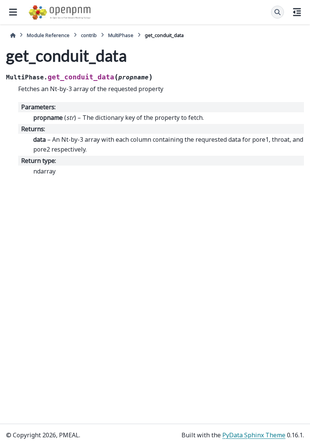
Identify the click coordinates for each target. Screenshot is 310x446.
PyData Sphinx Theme (253, 435)
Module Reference (48, 35)
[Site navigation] (13, 12)
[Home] (13, 35)
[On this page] (297, 12)
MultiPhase (120, 35)
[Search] (277, 12)
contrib (89, 35)
